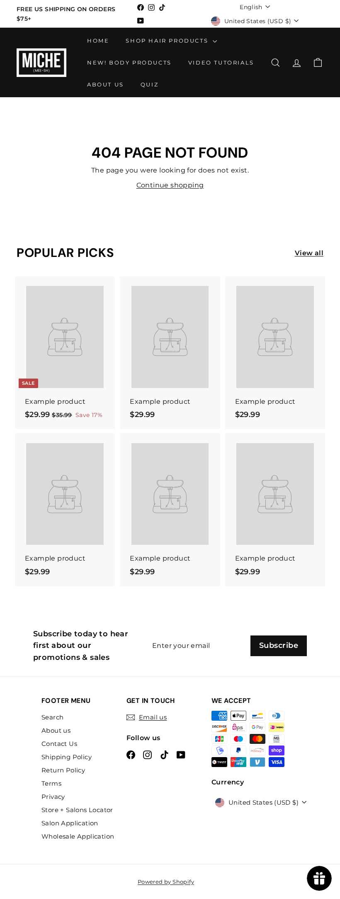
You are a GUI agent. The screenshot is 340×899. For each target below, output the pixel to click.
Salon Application (69, 823)
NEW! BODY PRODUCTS (129, 62)
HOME (98, 40)
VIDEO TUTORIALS (221, 62)
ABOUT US (105, 84)
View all (309, 253)
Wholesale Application (77, 836)
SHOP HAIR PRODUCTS (168, 40)
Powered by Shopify (166, 881)
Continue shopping (170, 185)
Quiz (149, 84)
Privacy (53, 797)
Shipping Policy (66, 757)
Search (52, 717)
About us (55, 730)
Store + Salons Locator (77, 810)
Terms (51, 783)
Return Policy (63, 770)
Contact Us (59, 744)
